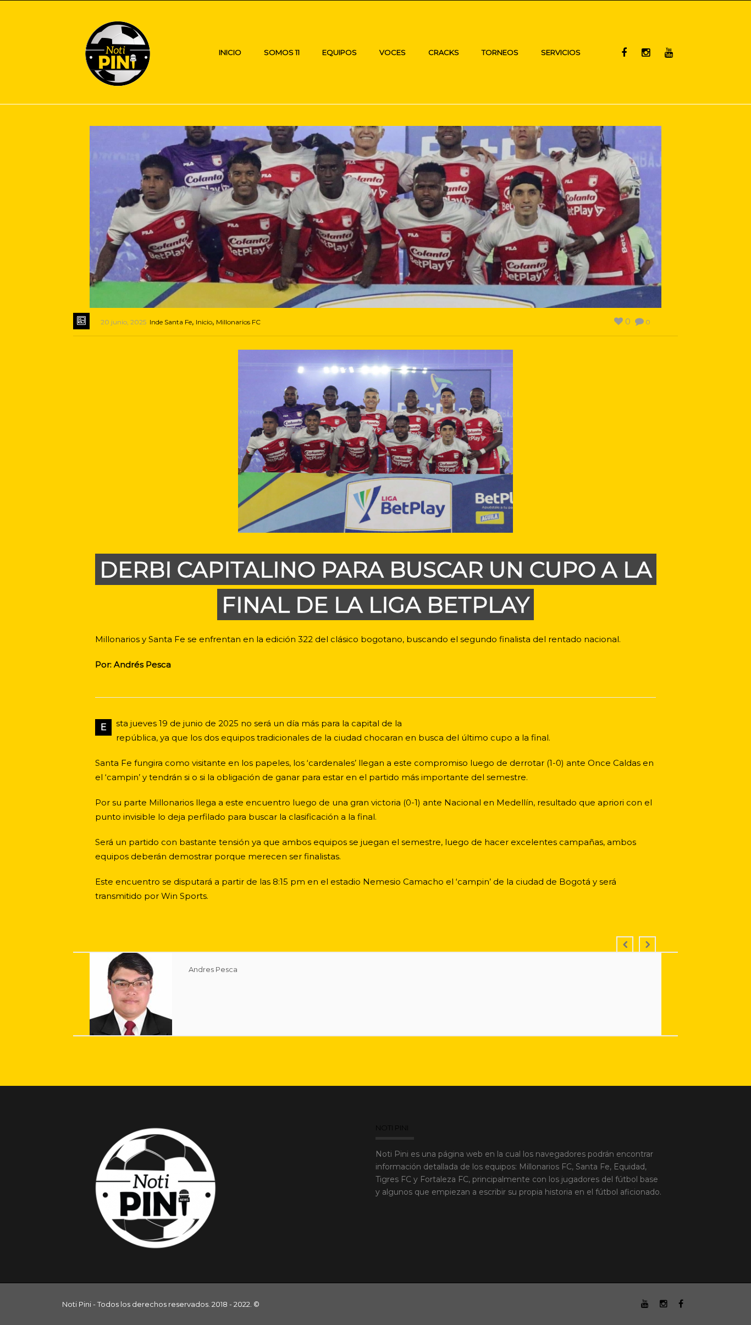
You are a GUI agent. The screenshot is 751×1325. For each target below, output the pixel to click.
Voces (392, 52)
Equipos (339, 52)
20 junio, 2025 (123, 322)
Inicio (230, 52)
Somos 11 (282, 52)
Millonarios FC (238, 322)
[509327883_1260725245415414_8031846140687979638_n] (375, 431)
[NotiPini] (118, 52)
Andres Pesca (213, 969)
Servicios (561, 52)
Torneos (500, 52)
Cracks (443, 52)
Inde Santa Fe (171, 322)
